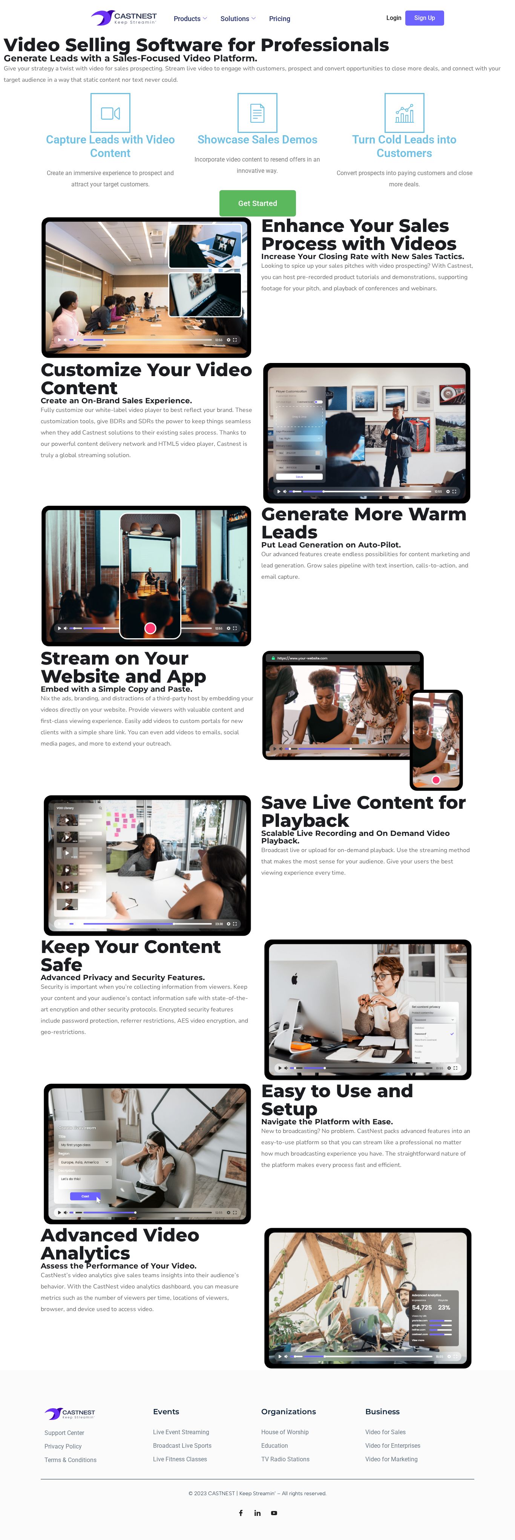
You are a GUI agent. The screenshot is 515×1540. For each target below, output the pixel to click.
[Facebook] (241, 1513)
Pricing (279, 19)
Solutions (235, 19)
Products (187, 19)
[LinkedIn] (257, 1513)
